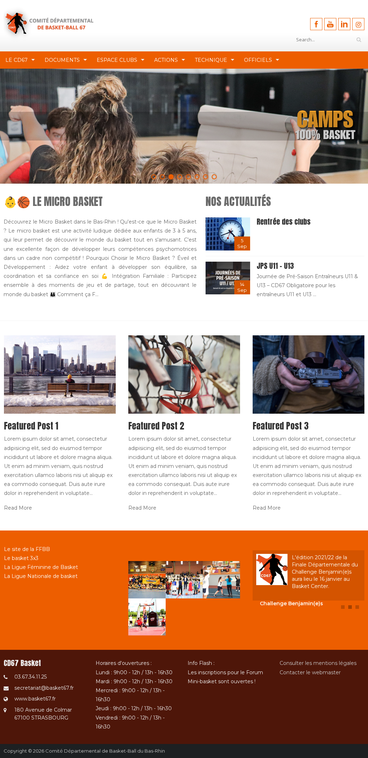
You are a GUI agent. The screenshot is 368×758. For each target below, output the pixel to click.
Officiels (258, 60)
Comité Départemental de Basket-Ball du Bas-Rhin (105, 751)
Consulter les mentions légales (318, 663)
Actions (166, 60)
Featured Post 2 (156, 425)
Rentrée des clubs (283, 221)
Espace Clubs (117, 60)
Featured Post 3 (281, 425)
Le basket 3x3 (21, 558)
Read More (18, 507)
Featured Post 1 (31, 425)
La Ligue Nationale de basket (41, 576)
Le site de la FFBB (27, 549)
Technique (211, 60)
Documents (62, 60)
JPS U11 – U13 (275, 265)
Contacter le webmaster (310, 672)
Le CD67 (16, 60)
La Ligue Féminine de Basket (41, 567)
